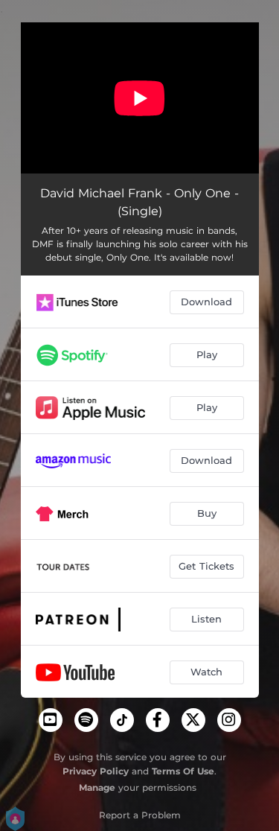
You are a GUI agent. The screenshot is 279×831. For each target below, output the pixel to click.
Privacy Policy (95, 771)
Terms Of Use (183, 771)
